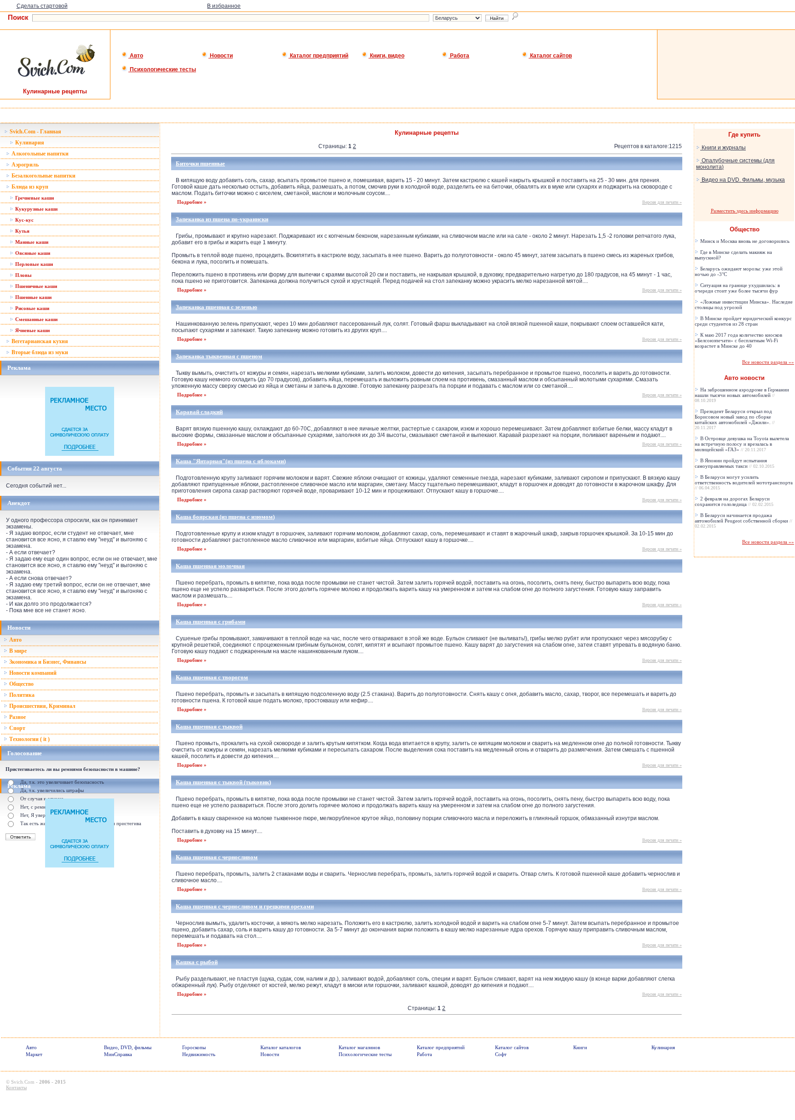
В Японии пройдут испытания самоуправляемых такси (734, 463)
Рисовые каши (31, 308)
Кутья (21, 231)
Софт (501, 1054)
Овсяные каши (32, 253)
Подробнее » (192, 202)
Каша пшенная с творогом (212, 677)
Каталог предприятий (318, 55)
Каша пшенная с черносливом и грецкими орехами (245, 906)
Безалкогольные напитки (42, 175)
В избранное (224, 6)
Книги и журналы (723, 147)
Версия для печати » (662, 202)
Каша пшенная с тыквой (209, 726)
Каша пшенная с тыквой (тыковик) (223, 782)
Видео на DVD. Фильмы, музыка (742, 180)
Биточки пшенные (200, 163)
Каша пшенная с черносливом (217, 857)
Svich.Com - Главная (34, 131)
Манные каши (31, 242)
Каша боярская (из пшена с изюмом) (225, 516)
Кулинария (29, 142)
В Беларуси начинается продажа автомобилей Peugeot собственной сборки (743, 520)
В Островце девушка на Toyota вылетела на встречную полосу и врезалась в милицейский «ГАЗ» (742, 444)
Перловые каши (33, 264)
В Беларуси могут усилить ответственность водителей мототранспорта (744, 482)
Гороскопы (194, 1047)
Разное (17, 717)
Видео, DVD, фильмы (127, 1047)
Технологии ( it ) (29, 739)
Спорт (16, 728)
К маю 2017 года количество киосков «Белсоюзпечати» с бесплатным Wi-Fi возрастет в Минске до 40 (738, 340)
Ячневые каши (32, 330)
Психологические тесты (162, 69)
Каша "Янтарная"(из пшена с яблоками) (231, 461)
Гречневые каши (34, 198)
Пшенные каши (33, 297)
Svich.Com (23, 1082)
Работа (459, 55)
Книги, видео (386, 55)
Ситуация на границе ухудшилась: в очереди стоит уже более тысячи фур (737, 287)
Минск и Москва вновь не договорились (744, 241)
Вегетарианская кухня (39, 341)
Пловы (23, 275)
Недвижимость (198, 1054)
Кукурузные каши (36, 209)
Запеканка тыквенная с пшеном (219, 356)
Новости (220, 55)
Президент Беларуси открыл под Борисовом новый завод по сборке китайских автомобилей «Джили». (735, 419)
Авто (135, 55)
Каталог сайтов (550, 55)
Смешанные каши (36, 319)
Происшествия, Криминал (41, 706)
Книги (580, 1047)
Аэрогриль (24, 164)
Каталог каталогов (280, 1047)
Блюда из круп (29, 187)
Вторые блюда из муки (39, 352)
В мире (17, 651)
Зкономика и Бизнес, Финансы (47, 662)
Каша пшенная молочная (210, 566)
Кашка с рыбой (197, 962)
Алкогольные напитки (39, 153)
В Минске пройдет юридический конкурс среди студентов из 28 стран (743, 321)
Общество (21, 684)
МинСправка (118, 1054)
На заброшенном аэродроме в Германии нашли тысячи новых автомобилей (742, 395)
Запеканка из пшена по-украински (222, 219)
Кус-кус (24, 220)
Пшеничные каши (35, 286)
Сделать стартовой (42, 6)
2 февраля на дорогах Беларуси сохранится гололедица (734, 501)
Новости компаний (32, 673)
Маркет (34, 1054)
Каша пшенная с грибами (210, 621)
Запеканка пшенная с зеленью (216, 307)
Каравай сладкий (199, 411)
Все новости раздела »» (768, 362)
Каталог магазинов (359, 1047)
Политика (21, 695)
